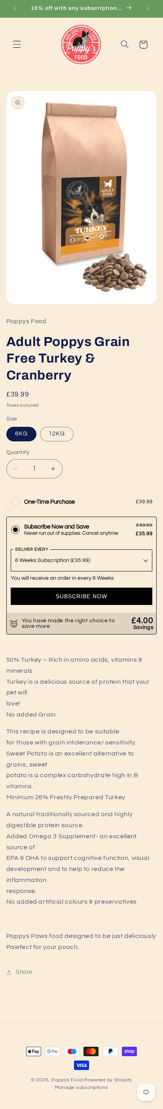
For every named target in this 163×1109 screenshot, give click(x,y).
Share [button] (24, 972)
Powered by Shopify (108, 1080)
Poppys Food (67, 1080)
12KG (57, 434)
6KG (21, 434)
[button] (17, 44)
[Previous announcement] (15, 8)
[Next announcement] (148, 8)
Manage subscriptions (81, 1087)
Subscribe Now (81, 596)
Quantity (17, 452)
